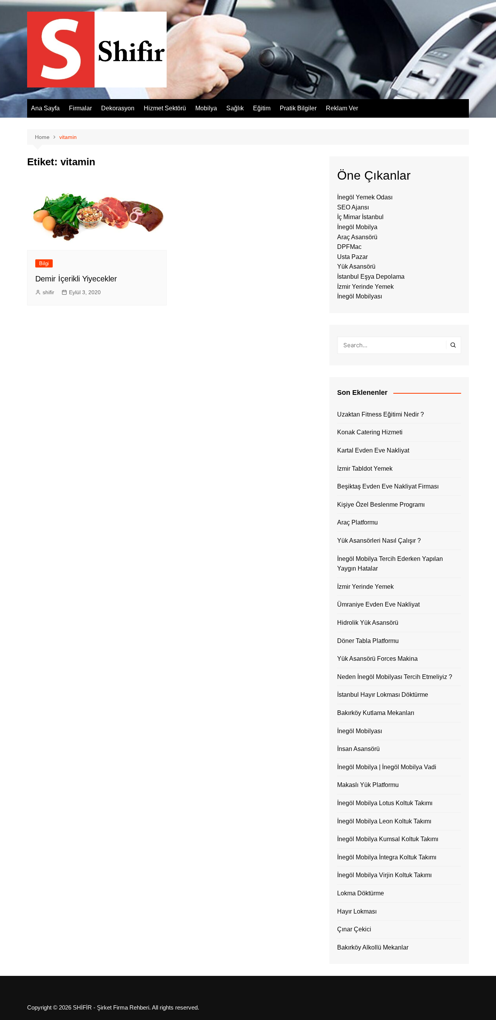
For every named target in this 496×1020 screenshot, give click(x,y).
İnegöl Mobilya (357, 227)
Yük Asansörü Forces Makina (377, 658)
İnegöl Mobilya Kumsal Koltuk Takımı (387, 839)
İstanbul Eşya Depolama (371, 276)
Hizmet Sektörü (165, 108)
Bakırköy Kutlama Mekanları (375, 713)
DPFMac (349, 246)
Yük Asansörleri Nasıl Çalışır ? (379, 540)
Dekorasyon (117, 108)
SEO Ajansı (353, 207)
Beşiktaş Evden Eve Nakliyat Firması (388, 486)
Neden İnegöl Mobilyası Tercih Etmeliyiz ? (394, 677)
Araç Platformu (357, 522)
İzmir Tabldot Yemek (365, 468)
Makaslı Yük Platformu (368, 785)
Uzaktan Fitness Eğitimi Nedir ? (380, 414)
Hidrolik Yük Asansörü (367, 622)
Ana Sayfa (45, 108)
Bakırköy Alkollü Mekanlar (372, 947)
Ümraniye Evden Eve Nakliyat (378, 604)
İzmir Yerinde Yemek (365, 286)
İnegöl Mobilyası (359, 296)
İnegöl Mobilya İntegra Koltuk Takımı (386, 857)
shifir (48, 292)
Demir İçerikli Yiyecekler (76, 278)
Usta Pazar (352, 257)
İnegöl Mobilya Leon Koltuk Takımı (384, 821)
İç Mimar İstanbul (360, 217)
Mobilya (206, 108)
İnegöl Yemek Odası (365, 197)
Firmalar (80, 108)
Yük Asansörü (356, 266)
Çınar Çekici (354, 929)
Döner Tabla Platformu (368, 641)
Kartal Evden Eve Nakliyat (373, 450)
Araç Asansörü (357, 237)
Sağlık (235, 108)
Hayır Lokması (357, 911)
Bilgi (44, 263)
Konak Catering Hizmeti (370, 432)
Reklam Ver (342, 108)
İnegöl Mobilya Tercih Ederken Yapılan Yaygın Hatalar (390, 563)
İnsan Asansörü (358, 749)
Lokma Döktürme (360, 893)
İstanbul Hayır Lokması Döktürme (382, 694)
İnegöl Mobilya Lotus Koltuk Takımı (384, 803)
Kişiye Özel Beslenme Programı (381, 504)
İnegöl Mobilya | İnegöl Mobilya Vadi (386, 767)
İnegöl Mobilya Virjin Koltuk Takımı (384, 875)
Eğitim (261, 108)
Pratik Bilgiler (298, 108)
